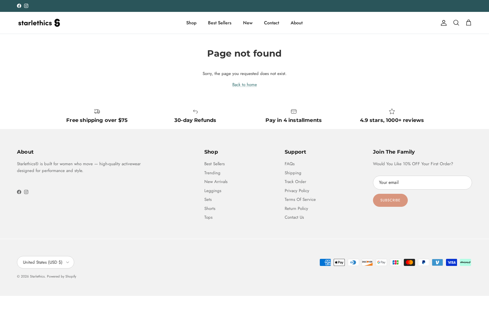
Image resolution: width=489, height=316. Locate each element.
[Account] (442, 23)
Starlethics (37, 276)
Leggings (212, 191)
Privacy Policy (297, 191)
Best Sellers (219, 23)
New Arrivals (216, 182)
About (297, 23)
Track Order (295, 182)
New (247, 23)
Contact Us (294, 217)
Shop (191, 23)
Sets (208, 199)
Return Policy (296, 208)
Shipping (293, 173)
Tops (208, 217)
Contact (271, 23)
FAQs (290, 164)
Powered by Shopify (61, 276)
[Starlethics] (39, 23)
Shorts (209, 208)
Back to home (244, 84)
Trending (212, 173)
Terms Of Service (300, 199)
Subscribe (390, 200)
